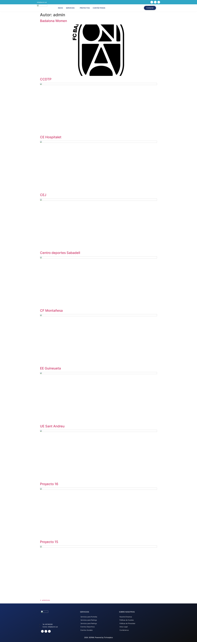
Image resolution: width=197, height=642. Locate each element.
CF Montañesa (51, 311)
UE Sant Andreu (52, 426)
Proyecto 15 (49, 542)
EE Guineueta (50, 368)
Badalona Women (53, 21)
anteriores (45, 600)
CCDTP (45, 79)
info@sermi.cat (42, 2)
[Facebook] (151, 2)
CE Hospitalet (50, 137)
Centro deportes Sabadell (60, 253)
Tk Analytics (108, 637)
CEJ (43, 195)
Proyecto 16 (49, 484)
